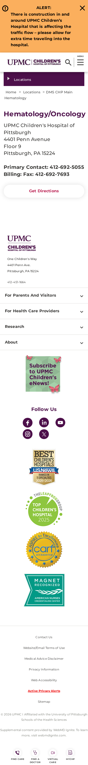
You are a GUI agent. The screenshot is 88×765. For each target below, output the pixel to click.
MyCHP (70, 759)
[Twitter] (44, 434)
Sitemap (44, 701)
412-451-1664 (16, 282)
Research (14, 326)
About (11, 342)
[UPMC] (34, 62)
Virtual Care (53, 761)
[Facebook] (28, 423)
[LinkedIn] (44, 423)
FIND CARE (17, 759)
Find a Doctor (35, 761)
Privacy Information (44, 669)
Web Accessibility (44, 680)
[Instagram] (28, 435)
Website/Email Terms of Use (44, 648)
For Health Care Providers (32, 311)
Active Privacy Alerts (44, 691)
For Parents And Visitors (30, 295)
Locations (22, 79)
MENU (80, 56)
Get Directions (44, 191)
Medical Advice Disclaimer (44, 658)
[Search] (68, 62)
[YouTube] (60, 423)
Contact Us (43, 637)
